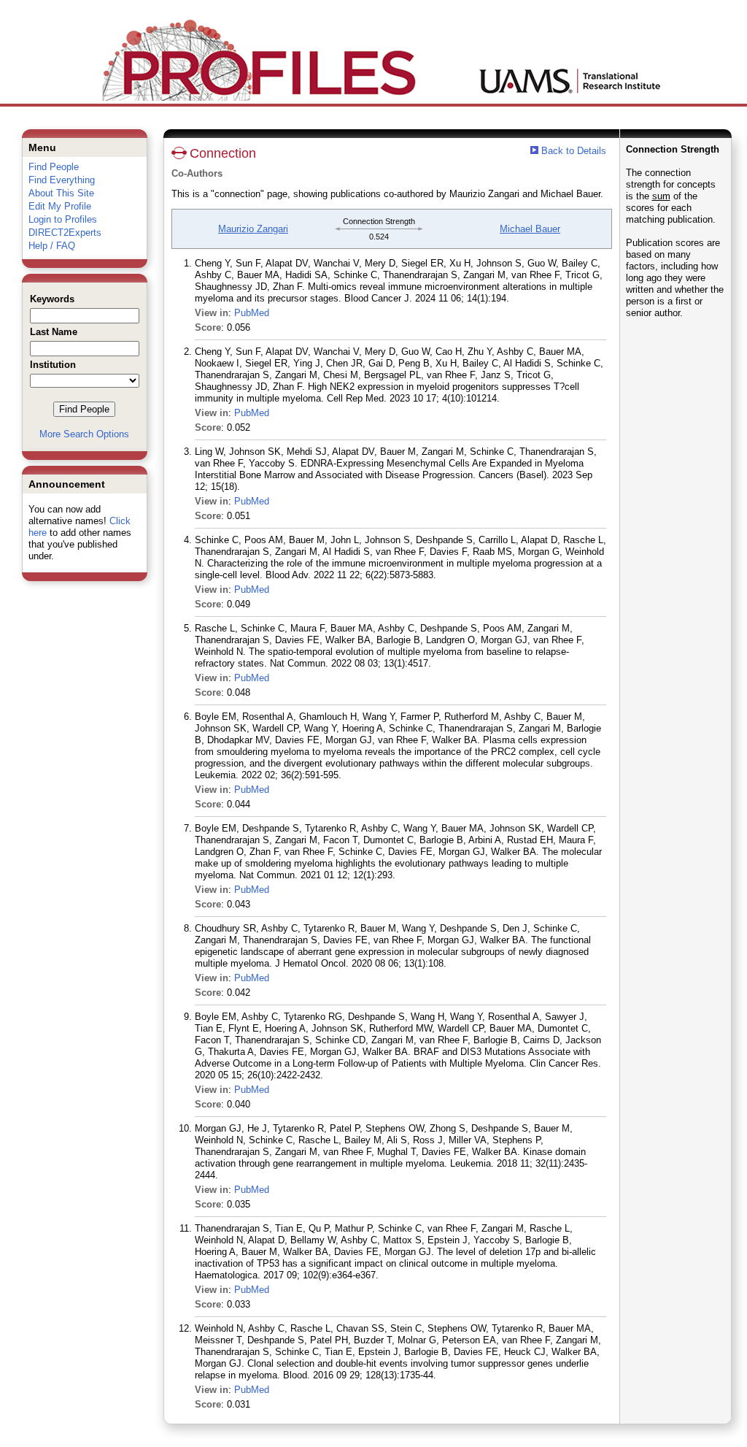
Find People (53, 166)
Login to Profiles (62, 219)
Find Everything (61, 179)
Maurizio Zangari (253, 228)
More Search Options (84, 434)
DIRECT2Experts (64, 232)
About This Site (61, 193)
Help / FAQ (51, 245)
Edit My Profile (59, 206)
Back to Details (573, 150)
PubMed (251, 312)
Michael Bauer (530, 228)
